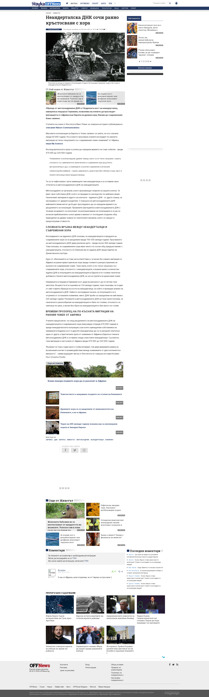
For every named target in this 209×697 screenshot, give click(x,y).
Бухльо (61, 570)
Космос (35, 8)
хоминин (109, 440)
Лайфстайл (59, 687)
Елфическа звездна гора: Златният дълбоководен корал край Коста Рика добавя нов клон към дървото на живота (111, 511)
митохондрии (83, 440)
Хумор (133, 8)
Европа (62, 440)
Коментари (57, 550)
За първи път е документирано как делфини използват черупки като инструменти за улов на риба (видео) (109, 100)
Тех (110, 3)
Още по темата (55, 363)
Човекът (84, 8)
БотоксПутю (134, 570)
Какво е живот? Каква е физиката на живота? (112, 536)
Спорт (95, 3)
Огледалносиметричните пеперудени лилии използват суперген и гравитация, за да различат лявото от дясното (113, 526)
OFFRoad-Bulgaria (80, 687)
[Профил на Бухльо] (52, 575)
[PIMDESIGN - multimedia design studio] (170, 694)
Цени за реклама (67, 670)
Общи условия (117, 665)
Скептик (124, 8)
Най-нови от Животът (61, 89)
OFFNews (33, 687)
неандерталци (97, 440)
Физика (44, 8)
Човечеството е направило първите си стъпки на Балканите (91, 394)
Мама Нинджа (104, 687)
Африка (49, 440)
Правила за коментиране (116, 668)
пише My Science (54, 143)
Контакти (64, 665)
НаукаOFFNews (53, 29)
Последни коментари (145, 551)
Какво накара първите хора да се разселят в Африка (77, 380)
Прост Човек (134, 576)
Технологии (107, 8)
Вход (88, 665)
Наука (74, 3)
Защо (116, 8)
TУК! (74, 558)
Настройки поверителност (117, 679)
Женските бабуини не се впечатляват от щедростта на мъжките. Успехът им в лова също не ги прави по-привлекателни (70, 99)
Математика (55, 8)
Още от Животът (61, 500)
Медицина (94, 8)
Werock (93, 687)
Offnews (84, 3)
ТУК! (86, 561)
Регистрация (91, 667)
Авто (103, 3)
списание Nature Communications (62, 127)
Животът (74, 8)
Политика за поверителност (117, 674)
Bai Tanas (132, 567)
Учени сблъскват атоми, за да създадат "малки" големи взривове (149, 53)
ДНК (56, 440)
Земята (66, 8)
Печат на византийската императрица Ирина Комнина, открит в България (148, 42)
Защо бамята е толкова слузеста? (150, 567)
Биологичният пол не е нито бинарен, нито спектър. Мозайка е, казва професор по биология (149, 30)
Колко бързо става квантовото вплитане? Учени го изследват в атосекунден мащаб (144, 562)
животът (71, 440)
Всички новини (145, 68)
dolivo (131, 554)
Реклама (63, 667)
